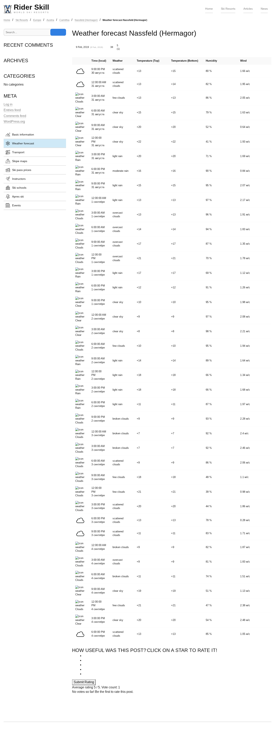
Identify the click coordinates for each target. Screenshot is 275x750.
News (264, 8)
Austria (50, 20)
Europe (37, 20)
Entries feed (12, 110)
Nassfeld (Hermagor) (86, 20)
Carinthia (64, 20)
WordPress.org (14, 121)
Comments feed (15, 116)
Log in (8, 104)
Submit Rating (84, 682)
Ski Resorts (228, 8)
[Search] (58, 32)
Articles (248, 8)
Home (209, 8)
